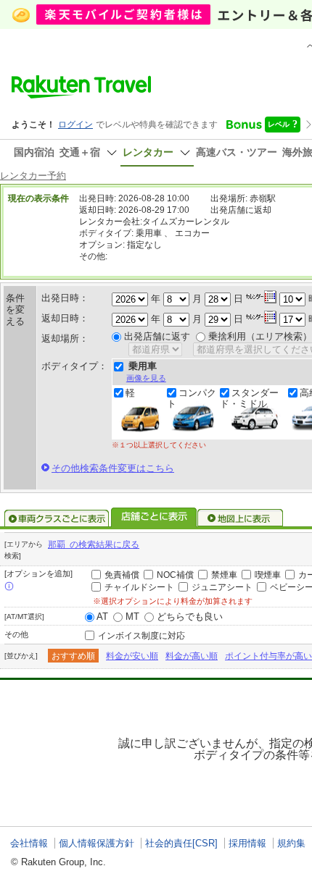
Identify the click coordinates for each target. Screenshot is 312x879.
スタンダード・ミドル (249, 398)
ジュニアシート (222, 587)
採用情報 (247, 843)
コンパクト (191, 398)
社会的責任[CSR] (181, 843)
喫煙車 (268, 575)
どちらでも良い (190, 616)
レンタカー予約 (33, 175)
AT (102, 616)
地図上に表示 (240, 518)
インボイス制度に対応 (141, 636)
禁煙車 (224, 575)
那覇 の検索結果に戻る (93, 544)
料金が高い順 (191, 656)
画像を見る (146, 378)
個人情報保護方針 (96, 843)
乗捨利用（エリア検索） (260, 336)
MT (132, 616)
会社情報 (29, 843)
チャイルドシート (139, 587)
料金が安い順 (132, 656)
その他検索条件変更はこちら (113, 468)
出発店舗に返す (157, 336)
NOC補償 (175, 575)
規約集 (291, 843)
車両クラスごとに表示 (56, 518)
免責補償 (121, 575)
